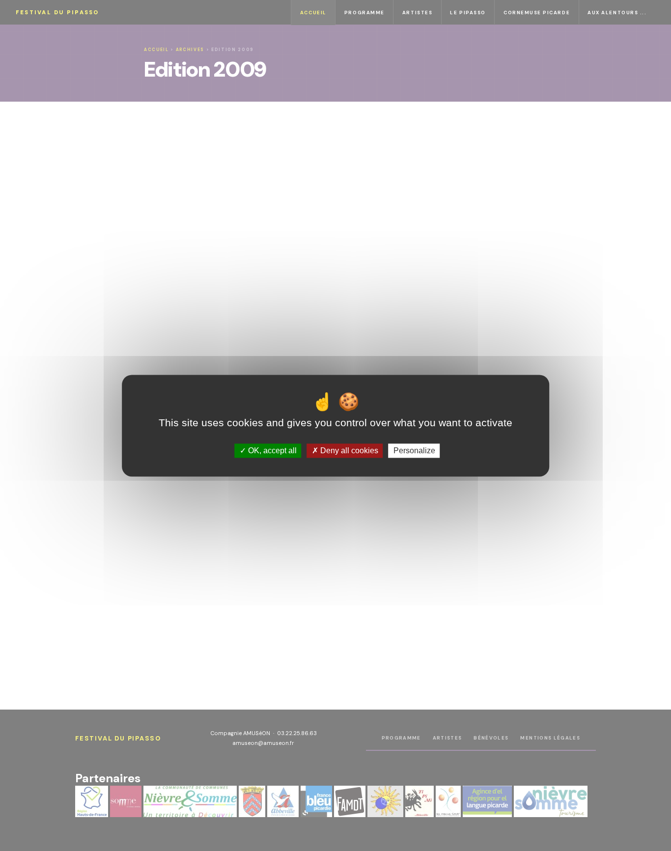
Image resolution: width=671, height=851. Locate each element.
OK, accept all (271, 450)
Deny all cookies (348, 450)
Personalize (414, 450)
